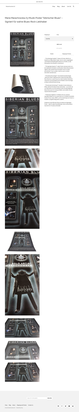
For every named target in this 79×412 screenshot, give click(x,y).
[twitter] (65, 406)
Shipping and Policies (22, 405)
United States (53, 34)
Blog (58, 6)
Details (51, 53)
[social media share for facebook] (5, 14)
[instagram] (58, 406)
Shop (53, 6)
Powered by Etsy (19, 407)
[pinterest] (62, 406)
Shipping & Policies (66, 53)
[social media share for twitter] (8, 14)
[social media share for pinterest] (10, 14)
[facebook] (69, 406)
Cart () (69, 6)
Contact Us (30, 405)
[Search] (73, 6)
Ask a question (59, 48)
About (63, 6)
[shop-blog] (73, 406)
